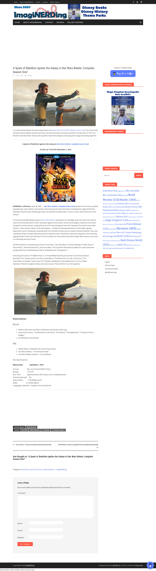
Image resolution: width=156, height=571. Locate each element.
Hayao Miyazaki (110, 217)
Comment (22, 493)
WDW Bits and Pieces (133, 245)
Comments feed (111, 269)
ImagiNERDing (29, 565)
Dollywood (123, 210)
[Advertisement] (78, 46)
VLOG (123, 236)
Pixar (112, 224)
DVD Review (134, 210)
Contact (38, 2)
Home (16, 2)
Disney (120, 207)
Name (20, 523)
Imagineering (132, 217)
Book (124, 195)
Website (20, 537)
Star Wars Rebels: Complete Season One (72, 144)
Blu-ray (24, 430)
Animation (110, 190)
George (29, 75)
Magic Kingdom (116, 220)
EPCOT (106, 213)
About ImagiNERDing (26, 2)
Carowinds (121, 203)
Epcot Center (118, 213)
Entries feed (109, 265)
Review (112, 229)
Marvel (132, 220)
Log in (107, 262)
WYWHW (130, 248)
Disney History (133, 206)
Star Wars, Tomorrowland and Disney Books (33, 444)
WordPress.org (110, 272)
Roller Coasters (55, 2)
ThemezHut (139, 565)
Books (128, 200)
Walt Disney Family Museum (111, 241)
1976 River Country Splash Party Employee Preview (78, 444)
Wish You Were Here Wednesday (114, 248)
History (121, 216)
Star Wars (45, 430)
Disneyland (110, 210)
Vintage (111, 236)
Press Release (31, 427)
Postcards (120, 224)
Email (20, 530)
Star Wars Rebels (48, 220)
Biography (121, 191)
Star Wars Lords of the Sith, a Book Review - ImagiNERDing (44, 469)
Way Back (113, 245)
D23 (114, 207)
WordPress (116, 565)
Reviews (45, 2)
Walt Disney (135, 236)
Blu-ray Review (112, 195)
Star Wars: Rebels (58, 430)
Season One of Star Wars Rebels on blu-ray (67, 130)
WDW (122, 244)
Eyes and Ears (131, 213)
